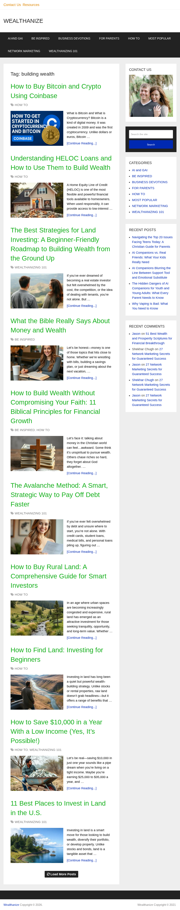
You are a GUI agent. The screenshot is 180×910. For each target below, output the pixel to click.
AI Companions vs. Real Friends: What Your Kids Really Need (149, 257)
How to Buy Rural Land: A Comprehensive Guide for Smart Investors (59, 576)
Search (151, 144)
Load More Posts (63, 874)
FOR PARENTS (109, 38)
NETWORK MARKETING (24, 51)
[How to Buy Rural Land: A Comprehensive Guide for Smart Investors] (37, 618)
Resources (31, 5)
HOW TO (134, 38)
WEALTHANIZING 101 (63, 51)
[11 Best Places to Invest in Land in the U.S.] (37, 845)
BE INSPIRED (40, 38)
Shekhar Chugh (143, 380)
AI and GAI (15, 38)
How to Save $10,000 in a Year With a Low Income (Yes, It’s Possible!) (56, 731)
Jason (136, 333)
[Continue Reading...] (82, 143)
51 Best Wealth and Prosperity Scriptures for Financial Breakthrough (152, 338)
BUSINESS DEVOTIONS (74, 38)
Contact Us (12, 5)
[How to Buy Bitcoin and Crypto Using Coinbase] (37, 128)
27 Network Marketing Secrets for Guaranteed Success (151, 353)
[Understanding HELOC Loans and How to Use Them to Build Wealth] (37, 200)
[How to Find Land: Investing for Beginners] (37, 692)
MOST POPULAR (159, 38)
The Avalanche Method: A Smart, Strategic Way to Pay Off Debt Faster (59, 495)
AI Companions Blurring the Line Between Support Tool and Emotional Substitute (151, 272)
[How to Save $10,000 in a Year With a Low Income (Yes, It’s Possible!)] (37, 773)
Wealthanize (23, 21)
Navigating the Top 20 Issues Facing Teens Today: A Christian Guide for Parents (152, 241)
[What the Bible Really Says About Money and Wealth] (37, 363)
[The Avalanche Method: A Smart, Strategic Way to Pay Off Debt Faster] (37, 536)
